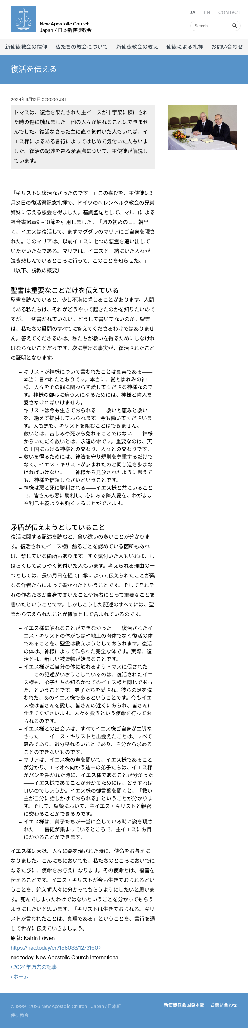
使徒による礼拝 (184, 47)
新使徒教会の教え (137, 47)
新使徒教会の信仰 (26, 47)
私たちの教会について (81, 47)
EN (207, 12)
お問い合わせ (227, 47)
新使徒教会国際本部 (184, 1005)
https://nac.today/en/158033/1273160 (56, 947)
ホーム (20, 976)
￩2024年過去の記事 (34, 967)
